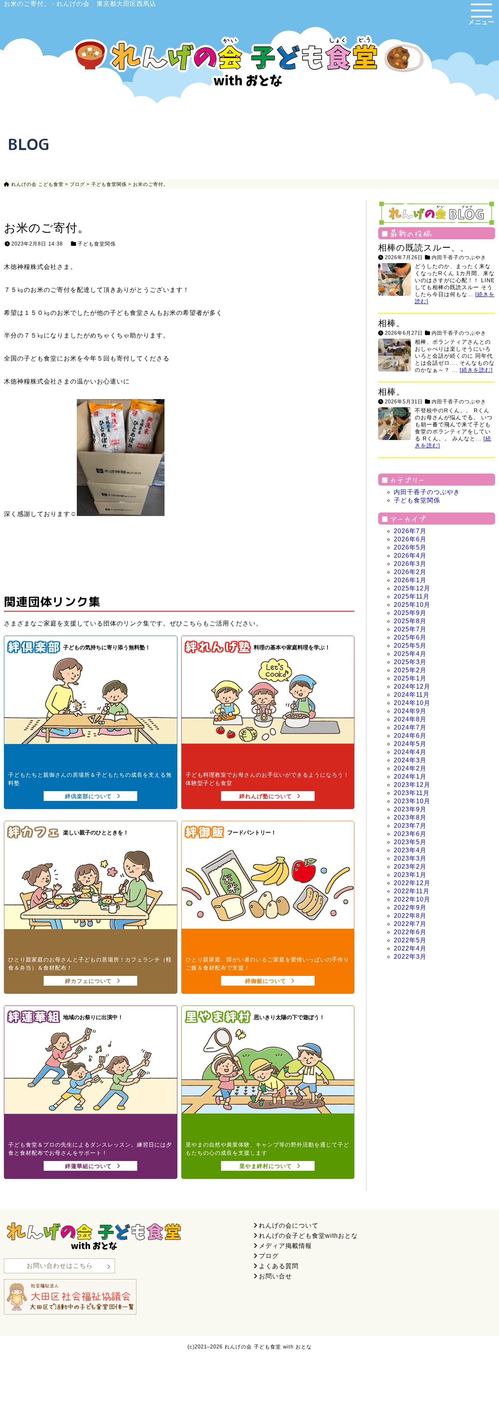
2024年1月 (410, 776)
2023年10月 (412, 801)
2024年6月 (410, 735)
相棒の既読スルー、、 (423, 248)
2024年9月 (410, 711)
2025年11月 (412, 596)
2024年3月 (410, 760)
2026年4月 (410, 555)
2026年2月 (410, 572)
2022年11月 (412, 891)
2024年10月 (412, 703)
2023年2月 (410, 866)
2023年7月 (410, 825)
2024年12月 (412, 686)
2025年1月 (410, 678)
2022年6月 (410, 932)
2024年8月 (410, 719)
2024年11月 (412, 694)
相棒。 (391, 323)
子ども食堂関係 (97, 244)
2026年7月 (410, 531)
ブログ (269, 1256)
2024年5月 (410, 743)
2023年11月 (412, 793)
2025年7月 (410, 629)
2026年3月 (410, 563)
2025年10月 (412, 604)
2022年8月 (410, 915)
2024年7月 (410, 727)
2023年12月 (412, 784)
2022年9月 (410, 907)
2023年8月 (410, 817)
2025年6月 (410, 637)
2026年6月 (410, 539)
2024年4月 (410, 752)
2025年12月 (412, 588)
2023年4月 (410, 850)
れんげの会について (289, 1225)
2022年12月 (412, 883)
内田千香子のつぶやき (459, 257)
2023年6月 (410, 834)
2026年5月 (410, 547)
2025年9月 (410, 613)
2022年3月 (410, 956)
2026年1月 (410, 580)
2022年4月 (410, 948)
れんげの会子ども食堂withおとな (308, 1235)
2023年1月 (410, 874)
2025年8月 (410, 621)
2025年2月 (410, 670)
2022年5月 (410, 940)
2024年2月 (410, 768)
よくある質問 (279, 1266)
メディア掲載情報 (285, 1245)
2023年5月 (410, 842)
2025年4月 (410, 653)
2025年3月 (410, 662)
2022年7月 (410, 924)
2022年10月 (412, 899)
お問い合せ (275, 1276)
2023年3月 (410, 858)
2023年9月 (410, 809)
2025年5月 (410, 645)
